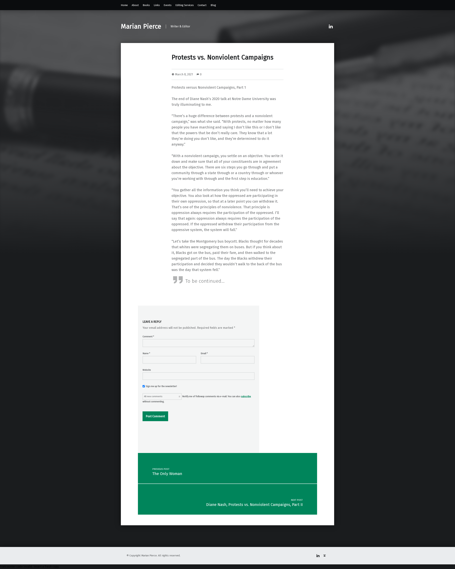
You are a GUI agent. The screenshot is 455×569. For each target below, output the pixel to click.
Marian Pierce (141, 26)
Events (168, 5)
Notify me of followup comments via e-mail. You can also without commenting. (197, 399)
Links (157, 5)
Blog (213, 5)
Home (124, 5)
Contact (202, 5)
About (135, 5)
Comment (148, 336)
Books (146, 5)
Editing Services (184, 5)
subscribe (246, 396)
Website (147, 370)
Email (204, 353)
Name (146, 353)
